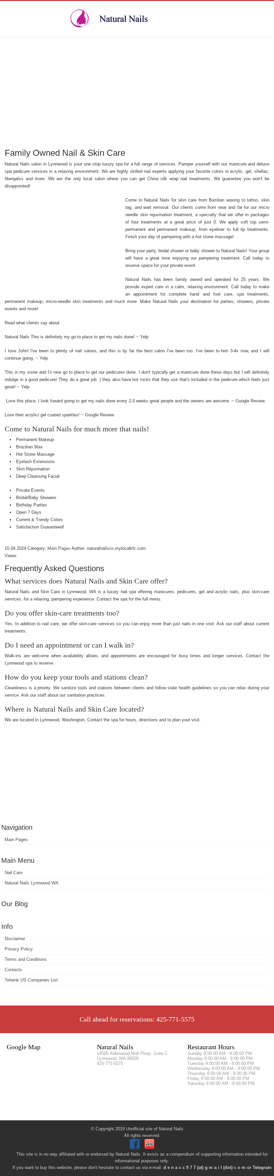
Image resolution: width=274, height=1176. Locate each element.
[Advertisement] (137, 91)
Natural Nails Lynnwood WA (31, 882)
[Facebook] (135, 1147)
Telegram (262, 1167)
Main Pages (16, 839)
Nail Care (13, 872)
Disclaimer (15, 938)
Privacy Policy (19, 948)
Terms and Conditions (26, 959)
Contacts (13, 969)
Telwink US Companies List (31, 980)
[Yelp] (150, 1147)
